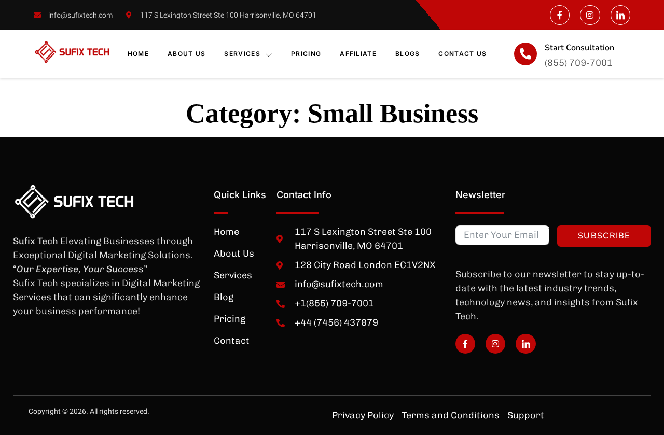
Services (242, 54)
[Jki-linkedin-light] (620, 15)
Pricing (306, 54)
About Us (186, 54)
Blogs (407, 54)
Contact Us (462, 54)
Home (138, 54)
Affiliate (358, 54)
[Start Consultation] (525, 54)
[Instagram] (590, 15)
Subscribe (604, 236)
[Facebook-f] (560, 15)
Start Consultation (579, 47)
